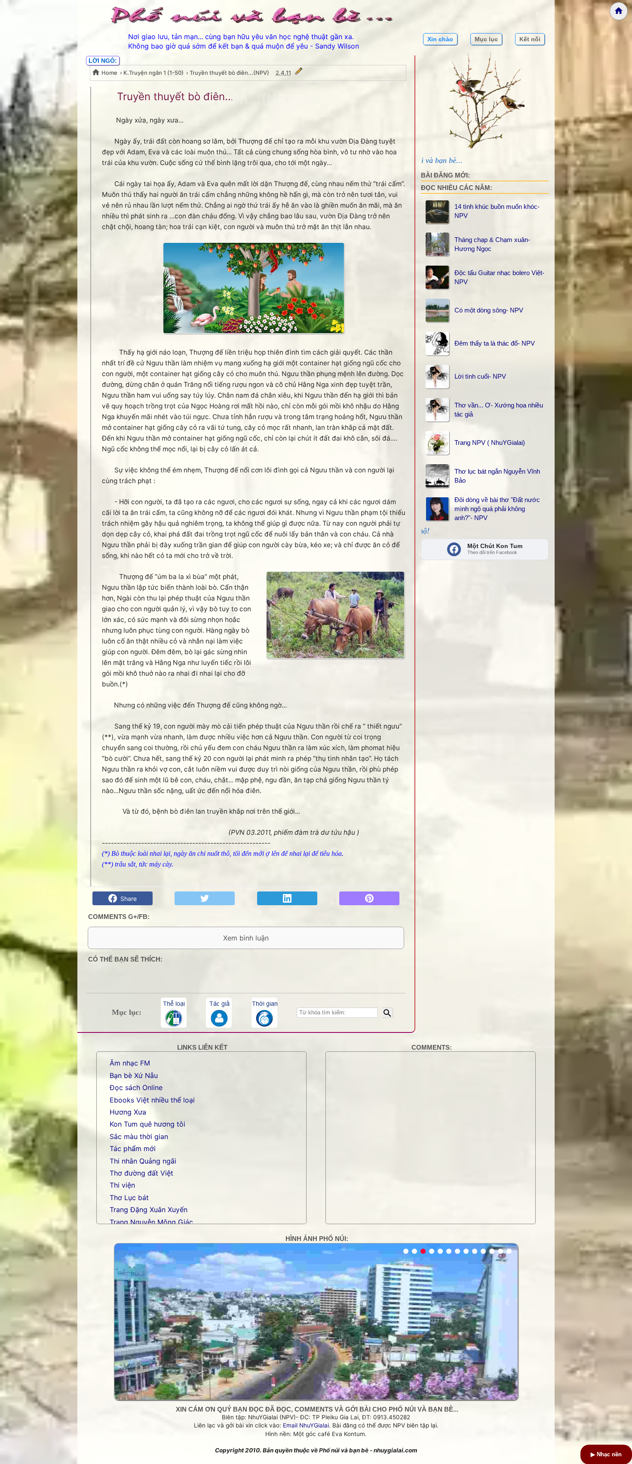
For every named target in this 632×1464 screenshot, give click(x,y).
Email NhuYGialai (306, 1425)
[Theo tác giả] (219, 1013)
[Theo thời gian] (264, 1013)
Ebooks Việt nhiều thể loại (152, 1100)
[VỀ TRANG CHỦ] (619, 11)
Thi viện (122, 1185)
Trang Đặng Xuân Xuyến (148, 1209)
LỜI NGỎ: (103, 60)
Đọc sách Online (136, 1087)
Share (127, 898)
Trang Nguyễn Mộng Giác (151, 1222)
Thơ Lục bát (129, 1197)
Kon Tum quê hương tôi (147, 1124)
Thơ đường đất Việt (141, 1173)
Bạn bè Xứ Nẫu (134, 1075)
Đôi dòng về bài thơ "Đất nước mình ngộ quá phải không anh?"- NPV (497, 508)
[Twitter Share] (205, 898)
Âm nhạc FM (130, 1063)
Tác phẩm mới (133, 1148)
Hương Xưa (128, 1112)
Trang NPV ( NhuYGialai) (489, 442)
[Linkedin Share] (287, 898)
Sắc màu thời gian (139, 1136)
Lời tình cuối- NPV (480, 376)
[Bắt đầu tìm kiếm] (387, 1013)
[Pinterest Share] (369, 898)
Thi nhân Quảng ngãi (143, 1161)
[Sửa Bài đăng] (299, 72)
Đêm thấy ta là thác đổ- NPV (494, 343)
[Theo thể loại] (174, 1013)
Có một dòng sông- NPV (488, 310)
